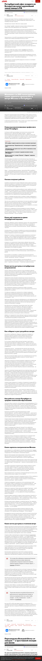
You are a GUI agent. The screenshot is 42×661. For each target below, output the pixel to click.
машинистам (33, 534)
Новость (8, 79)
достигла (20, 604)
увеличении (28, 609)
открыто (34, 450)
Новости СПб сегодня (14, 79)
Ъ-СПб (12, 26)
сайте (17, 186)
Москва (35, 625)
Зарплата (12, 625)
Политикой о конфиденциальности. (19, 659)
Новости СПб (22, 79)
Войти (37, 1)
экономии (14, 575)
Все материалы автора (19, 15)
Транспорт (20, 625)
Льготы (6, 526)
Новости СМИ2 (8, 87)
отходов (34, 63)
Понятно (38, 658)
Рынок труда (7, 625)
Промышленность (29, 79)
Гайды (10, 626)
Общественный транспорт (27, 625)
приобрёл (24, 49)
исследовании (18, 599)
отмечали (12, 565)
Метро (16, 625)
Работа (6, 626)
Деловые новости (7, 80)
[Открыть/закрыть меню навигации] (32, 1)
